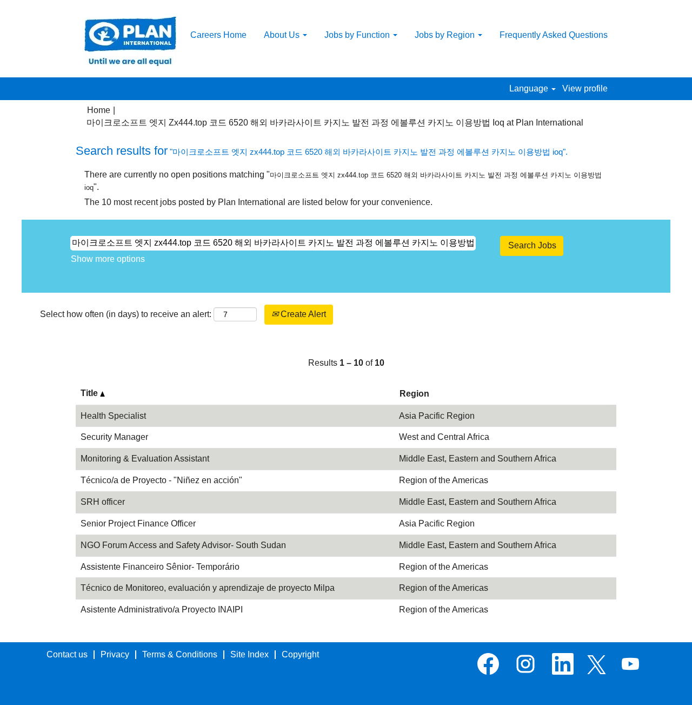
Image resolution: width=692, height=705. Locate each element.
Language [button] (529, 88)
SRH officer (103, 501)
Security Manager (114, 437)
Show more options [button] (108, 258)
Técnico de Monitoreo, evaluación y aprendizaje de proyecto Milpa (208, 587)
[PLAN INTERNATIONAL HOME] (130, 41)
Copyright (300, 654)
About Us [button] (283, 34)
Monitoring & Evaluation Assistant (145, 458)
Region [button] (414, 393)
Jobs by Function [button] (358, 34)
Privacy (115, 654)
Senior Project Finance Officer (138, 523)
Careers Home (218, 34)
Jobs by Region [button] (446, 34)
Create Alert (302, 314)
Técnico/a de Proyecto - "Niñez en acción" (161, 480)
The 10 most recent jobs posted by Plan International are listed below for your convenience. (258, 202)
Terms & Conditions (179, 654)
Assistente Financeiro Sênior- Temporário (160, 566)
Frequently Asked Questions (554, 34)
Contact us (67, 654)
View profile (585, 88)
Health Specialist (113, 415)
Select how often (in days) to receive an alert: (125, 314)
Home (98, 110)
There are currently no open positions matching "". (343, 181)
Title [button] (90, 393)
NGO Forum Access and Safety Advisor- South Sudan (183, 545)
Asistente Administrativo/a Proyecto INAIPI (162, 609)
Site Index (249, 654)
